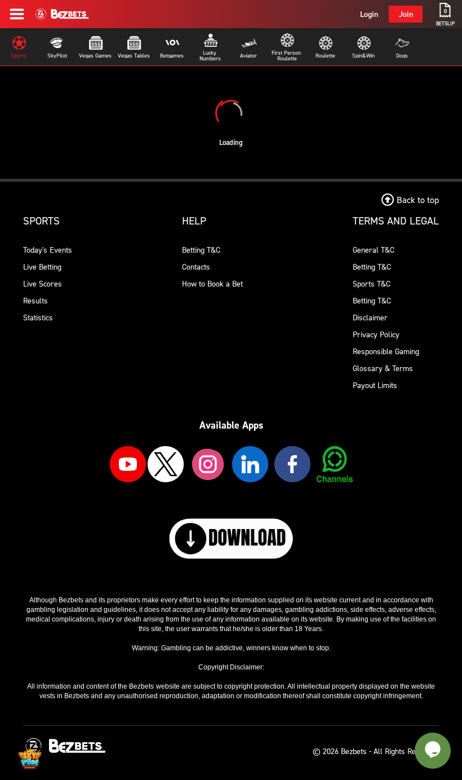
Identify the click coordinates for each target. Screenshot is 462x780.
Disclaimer (370, 317)
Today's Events (47, 249)
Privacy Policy (376, 334)
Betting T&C (201, 249)
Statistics (38, 317)
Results (35, 300)
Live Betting (42, 266)
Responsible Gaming (386, 351)
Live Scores (42, 283)
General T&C (373, 249)
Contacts (196, 266)
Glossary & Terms (383, 368)
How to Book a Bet (212, 283)
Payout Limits (375, 385)
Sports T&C (371, 283)
